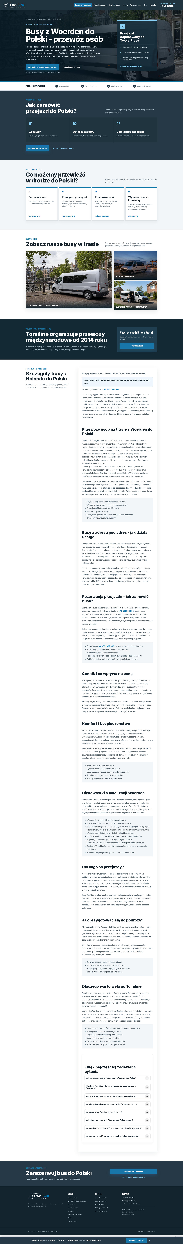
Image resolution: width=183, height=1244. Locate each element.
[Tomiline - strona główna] (16, 5)
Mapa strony (151, 1231)
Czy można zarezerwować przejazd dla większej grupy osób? (114, 1128)
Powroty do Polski (101, 1211)
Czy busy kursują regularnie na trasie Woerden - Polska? (112, 1104)
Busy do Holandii (100, 1198)
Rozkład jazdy (114, 5)
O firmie (70, 1211)
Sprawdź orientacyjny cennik (131, 66)
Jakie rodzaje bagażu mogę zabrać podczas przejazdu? (111, 1096)
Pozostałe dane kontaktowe (63, 148)
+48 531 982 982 (137, 346)
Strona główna (30, 19)
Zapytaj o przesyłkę (68, 216)
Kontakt (153, 5)
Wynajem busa (135, 5)
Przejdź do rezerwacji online (133, 1177)
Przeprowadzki (73, 1208)
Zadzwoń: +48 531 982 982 (37, 148)
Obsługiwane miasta (102, 1208)
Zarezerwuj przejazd (83, 5)
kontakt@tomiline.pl (128, 1201)
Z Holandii (51, 19)
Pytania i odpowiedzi (75, 1214)
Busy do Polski (41, 19)
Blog (145, 5)
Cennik (125, 5)
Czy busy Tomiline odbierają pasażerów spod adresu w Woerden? (111, 1087)
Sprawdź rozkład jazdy (71, 67)
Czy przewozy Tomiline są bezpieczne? (104, 1112)
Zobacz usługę (133, 216)
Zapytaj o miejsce (34, 216)
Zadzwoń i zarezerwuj (136, 1240)
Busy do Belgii (99, 1204)
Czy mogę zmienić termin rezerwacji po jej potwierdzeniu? (112, 1136)
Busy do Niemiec (100, 1201)
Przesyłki (71, 1204)
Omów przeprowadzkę (102, 216)
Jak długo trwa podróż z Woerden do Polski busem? (109, 1120)
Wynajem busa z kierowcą (77, 1201)
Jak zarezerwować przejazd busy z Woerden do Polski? (111, 1078)
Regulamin (141, 1231)
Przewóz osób (73, 1198)
